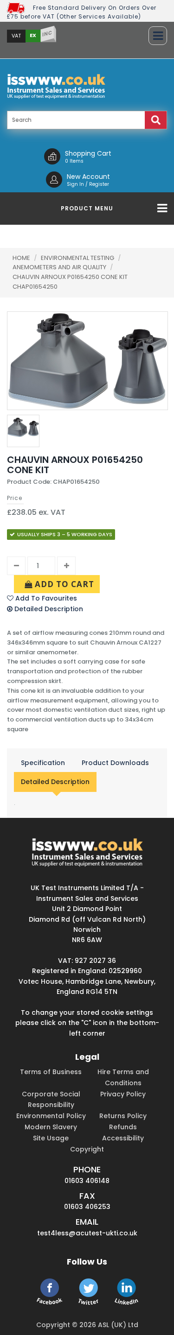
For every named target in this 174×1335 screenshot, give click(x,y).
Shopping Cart (88, 153)
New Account (88, 176)
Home (21, 257)
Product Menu (87, 208)
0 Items (74, 161)
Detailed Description (55, 781)
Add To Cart (63, 584)
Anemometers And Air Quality (60, 267)
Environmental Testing (78, 257)
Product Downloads (115, 762)
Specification (43, 762)
